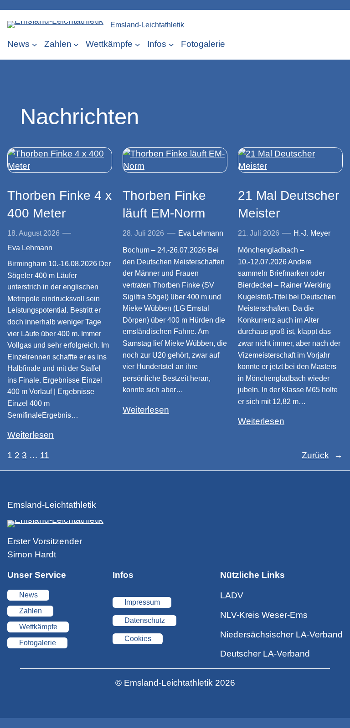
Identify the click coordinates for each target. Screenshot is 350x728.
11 (44, 455)
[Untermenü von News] (34, 44)
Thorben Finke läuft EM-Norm (164, 204)
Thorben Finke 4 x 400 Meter (59, 204)
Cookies (137, 638)
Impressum (142, 602)
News (28, 595)
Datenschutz (144, 620)
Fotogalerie (37, 643)
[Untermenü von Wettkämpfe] (137, 44)
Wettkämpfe (38, 627)
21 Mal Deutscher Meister (288, 204)
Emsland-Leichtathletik (147, 24)
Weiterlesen (30, 435)
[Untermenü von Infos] (171, 44)
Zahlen (30, 611)
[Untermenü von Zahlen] (76, 44)
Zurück (322, 455)
